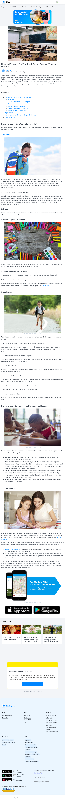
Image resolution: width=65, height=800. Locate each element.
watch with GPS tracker (12, 549)
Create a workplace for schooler (18, 108)
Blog (2, 7)
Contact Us (5, 718)
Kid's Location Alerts (51, 720)
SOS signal (49, 718)
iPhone (3, 740)
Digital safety (28, 740)
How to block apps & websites (31, 761)
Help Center (27, 715)
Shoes (10, 104)
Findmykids (45, 285)
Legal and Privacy (29, 722)
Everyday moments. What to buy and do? (18, 97)
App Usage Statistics (51, 723)
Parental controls (29, 742)
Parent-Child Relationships (13, 7)
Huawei (4, 744)
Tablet (9, 742)
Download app (32, 684)
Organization (9, 113)
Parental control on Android (31, 747)
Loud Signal (49, 725)
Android (11, 740)
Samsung (4, 742)
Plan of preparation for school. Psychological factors (22, 115)
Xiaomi (13, 742)
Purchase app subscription (27, 718)
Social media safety (29, 759)
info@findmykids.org (38, 783)
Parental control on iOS (30, 744)
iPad (8, 740)
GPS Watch (8, 715)
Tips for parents (10, 117)
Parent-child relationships (30, 752)
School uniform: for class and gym (19, 102)
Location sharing (35, 754)
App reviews (27, 754)
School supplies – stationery (17, 106)
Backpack (11, 99)
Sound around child (51, 715)
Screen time (28, 756)
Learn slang (27, 749)
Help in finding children (52, 731)
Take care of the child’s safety (17, 110)
